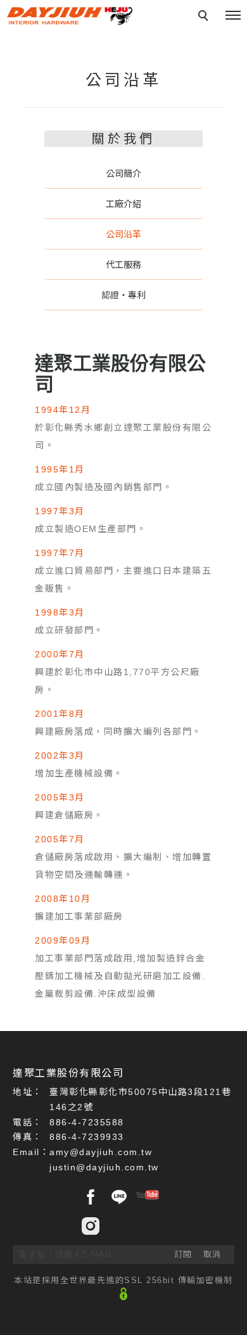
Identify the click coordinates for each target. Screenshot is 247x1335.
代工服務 (123, 265)
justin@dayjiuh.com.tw (104, 1167)
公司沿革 (123, 234)
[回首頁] (69, 15)
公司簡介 (123, 173)
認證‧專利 (123, 295)
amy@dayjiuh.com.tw (100, 1152)
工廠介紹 (123, 204)
